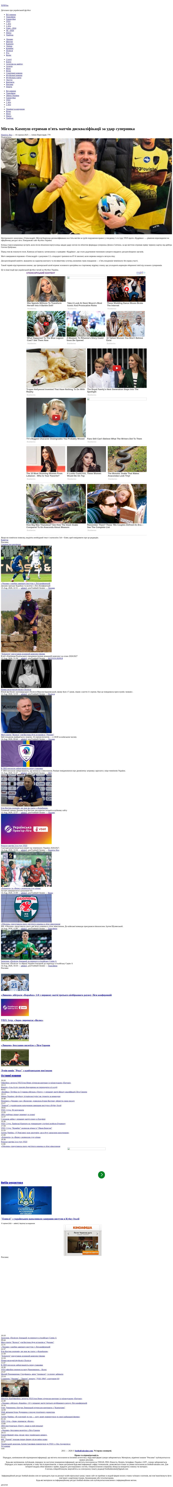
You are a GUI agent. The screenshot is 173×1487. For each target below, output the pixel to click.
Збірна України (12, 95)
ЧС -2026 (10, 30)
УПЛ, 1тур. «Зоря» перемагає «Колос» (22, 1020)
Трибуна (9, 35)
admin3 (24, 588)
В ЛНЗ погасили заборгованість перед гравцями (22, 768)
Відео (8, 71)
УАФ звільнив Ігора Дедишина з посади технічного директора (28, 1412)
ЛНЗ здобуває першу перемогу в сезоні (18, 1114)
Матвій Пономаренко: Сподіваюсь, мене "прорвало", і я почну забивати (32, 1374)
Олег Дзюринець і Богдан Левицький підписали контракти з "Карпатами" (33, 1408)
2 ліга (8, 26)
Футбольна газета (13, 78)
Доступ (9, 80)
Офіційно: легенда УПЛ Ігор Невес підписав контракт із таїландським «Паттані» (36, 1083)
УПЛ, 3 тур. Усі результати (12, 1110)
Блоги (8, 62)
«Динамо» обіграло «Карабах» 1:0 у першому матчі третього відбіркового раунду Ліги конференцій (56, 995)
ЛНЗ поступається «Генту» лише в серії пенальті (22, 1426)
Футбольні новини (14, 75)
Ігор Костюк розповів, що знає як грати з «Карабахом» (24, 808)
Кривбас (9, 48)
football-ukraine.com (84, 1451)
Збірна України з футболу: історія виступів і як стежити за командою (30, 1096)
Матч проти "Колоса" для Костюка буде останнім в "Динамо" (27, 735)
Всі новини (11, 14)
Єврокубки (11, 19)
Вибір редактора (12, 1182)
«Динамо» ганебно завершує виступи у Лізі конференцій (25, 583)
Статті (9, 59)
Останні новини (11, 1075)
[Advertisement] (20, 1296)
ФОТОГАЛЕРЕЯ (55, 658)
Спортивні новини (14, 73)
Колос (8, 55)
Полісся (9, 51)
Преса (8, 33)
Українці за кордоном (15, 109)
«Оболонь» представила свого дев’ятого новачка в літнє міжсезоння (30, 924)
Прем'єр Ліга (6, 135)
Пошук (9, 87)
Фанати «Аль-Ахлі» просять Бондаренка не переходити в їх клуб (29, 1087)
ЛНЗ (50, 773)
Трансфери (10, 17)
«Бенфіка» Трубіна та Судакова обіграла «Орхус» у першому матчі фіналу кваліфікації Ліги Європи (44, 1092)
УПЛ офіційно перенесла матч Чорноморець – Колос (24, 1369)
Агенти (9, 66)
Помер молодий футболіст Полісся (16, 689)
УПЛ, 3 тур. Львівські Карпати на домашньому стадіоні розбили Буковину (33, 1124)
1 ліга (8, 24)
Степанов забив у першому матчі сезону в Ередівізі (23, 1119)
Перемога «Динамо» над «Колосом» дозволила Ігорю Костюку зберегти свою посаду (38, 1101)
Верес (50, 893)
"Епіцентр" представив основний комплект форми (23, 654)
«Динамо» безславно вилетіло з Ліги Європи (25, 1045)
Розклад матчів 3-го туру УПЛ (14, 846)
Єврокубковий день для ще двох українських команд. (24, 1435)
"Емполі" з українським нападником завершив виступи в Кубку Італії (31, 1105)
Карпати (9, 44)
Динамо (9, 39)
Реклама (9, 84)
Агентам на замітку (14, 64)
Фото (8, 68)
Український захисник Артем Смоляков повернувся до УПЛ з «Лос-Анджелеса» (36, 1444)
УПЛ (8, 21)
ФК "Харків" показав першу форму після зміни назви (24, 1439)
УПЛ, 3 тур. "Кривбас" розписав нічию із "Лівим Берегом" (26, 1128)
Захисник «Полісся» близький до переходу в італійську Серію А (29, 961)
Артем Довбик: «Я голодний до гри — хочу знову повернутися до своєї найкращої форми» (40, 1417)
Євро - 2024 (11, 28)
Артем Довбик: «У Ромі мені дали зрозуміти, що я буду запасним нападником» (35, 1133)
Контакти (10, 82)
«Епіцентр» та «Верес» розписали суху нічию (21, 888)
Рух (7, 53)
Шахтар (9, 41)
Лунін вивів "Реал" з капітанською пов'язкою (26, 1070)
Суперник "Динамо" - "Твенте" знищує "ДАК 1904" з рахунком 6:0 (30, 1379)
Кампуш (4, 540)
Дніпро (9, 46)
